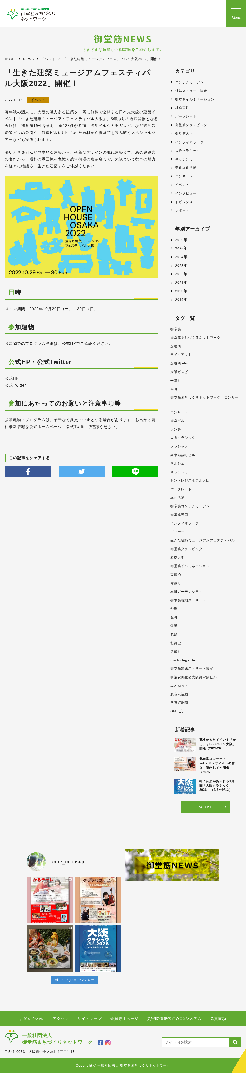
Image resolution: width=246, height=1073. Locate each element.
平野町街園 (179, 703)
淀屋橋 (175, 346)
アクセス (61, 1019)
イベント (38, 100)
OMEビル (178, 711)
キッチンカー (186, 159)
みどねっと (179, 686)
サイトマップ (89, 1019)
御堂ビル (177, 421)
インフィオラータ (189, 142)
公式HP (12, 378)
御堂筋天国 (184, 133)
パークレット (186, 116)
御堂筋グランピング (191, 125)
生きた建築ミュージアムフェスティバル (202, 540)
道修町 (175, 651)
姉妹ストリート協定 (191, 91)
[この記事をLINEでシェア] (135, 471)
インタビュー (186, 193)
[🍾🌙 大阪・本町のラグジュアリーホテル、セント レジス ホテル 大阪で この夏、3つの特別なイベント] (50, 948)
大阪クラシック (187, 150)
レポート (182, 210)
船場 (174, 609)
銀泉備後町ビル (183, 455)
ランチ (175, 429)
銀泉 (174, 626)
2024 (179, 257)
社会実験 (182, 108)
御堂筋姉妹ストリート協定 (192, 668)
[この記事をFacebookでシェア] (28, 471)
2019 (179, 300)
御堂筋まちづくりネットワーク (195, 337)
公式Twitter (15, 385)
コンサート (184, 176)
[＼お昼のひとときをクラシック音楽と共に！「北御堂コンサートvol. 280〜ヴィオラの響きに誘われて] (98, 900)
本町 (174, 389)
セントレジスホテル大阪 (190, 480)
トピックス (184, 202)
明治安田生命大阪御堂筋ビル (193, 677)
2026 (179, 240)
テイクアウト (181, 355)
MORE (206, 806)
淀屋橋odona (181, 363)
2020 (179, 291)
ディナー (177, 532)
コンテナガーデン (189, 82)
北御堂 (175, 643)
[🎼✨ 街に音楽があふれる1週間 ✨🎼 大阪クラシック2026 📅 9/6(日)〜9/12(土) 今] (98, 948)
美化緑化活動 (186, 168)
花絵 (174, 634)
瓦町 (174, 617)
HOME (10, 59)
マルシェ (177, 463)
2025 (179, 248)
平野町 (175, 380)
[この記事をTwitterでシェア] (82, 471)
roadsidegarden (183, 660)
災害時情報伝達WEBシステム (174, 1019)
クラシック (179, 446)
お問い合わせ (32, 1019)
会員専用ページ (124, 1019)
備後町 (175, 583)
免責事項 (218, 1019)
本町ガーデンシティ (186, 592)
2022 (179, 274)
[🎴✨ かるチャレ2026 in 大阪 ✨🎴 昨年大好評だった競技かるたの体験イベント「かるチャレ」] (50, 900)
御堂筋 (175, 329)
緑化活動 (177, 497)
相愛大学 (177, 557)
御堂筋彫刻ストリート (188, 600)
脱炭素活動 (179, 694)
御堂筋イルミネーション (195, 99)
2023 (179, 265)
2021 (179, 283)
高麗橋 (175, 574)
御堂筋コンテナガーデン (190, 506)
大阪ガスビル (181, 372)
